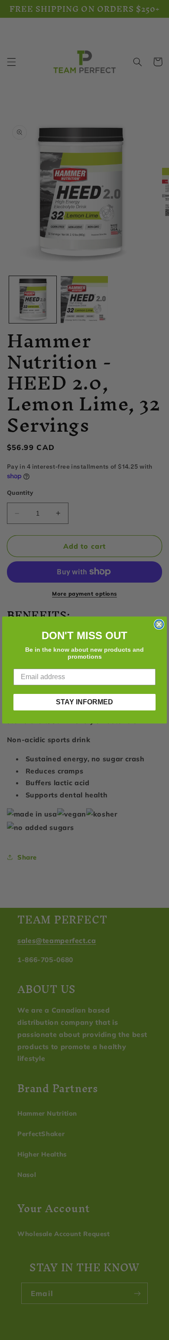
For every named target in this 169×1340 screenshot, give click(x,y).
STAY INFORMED (84, 702)
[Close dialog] (159, 624)
